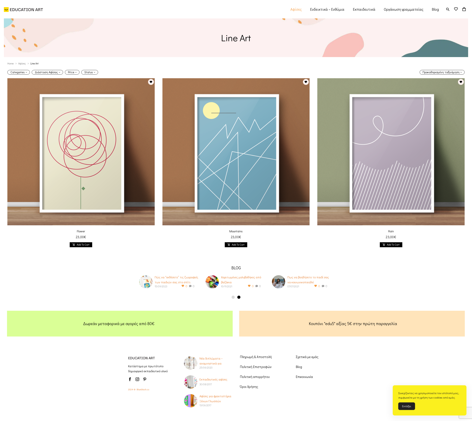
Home (10, 63)
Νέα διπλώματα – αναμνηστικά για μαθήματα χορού (211, 363)
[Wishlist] (456, 9)
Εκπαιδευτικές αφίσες (213, 379)
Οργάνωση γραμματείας (403, 9)
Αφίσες (296, 9)
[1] (233, 297)
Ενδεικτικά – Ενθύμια (327, 9)
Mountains (236, 231)
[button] (448, 9)
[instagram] (137, 379)
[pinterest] (145, 379)
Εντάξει (406, 406)
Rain (391, 231)
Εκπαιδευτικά (364, 9)
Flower (81, 231)
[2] (238, 297)
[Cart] (464, 9)
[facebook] (130, 379)
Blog (435, 9)
